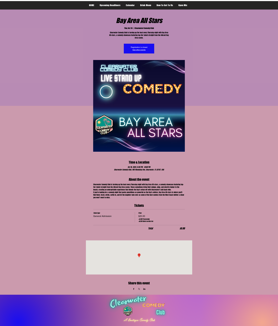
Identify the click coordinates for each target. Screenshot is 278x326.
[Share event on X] (139, 289)
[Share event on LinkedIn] (144, 289)
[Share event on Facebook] (134, 289)
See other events (139, 50)
